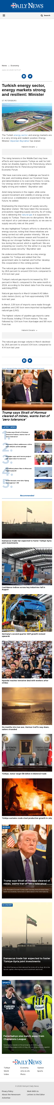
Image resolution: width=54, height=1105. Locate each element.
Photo (22, 1074)
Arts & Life (25, 1071)
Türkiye (7, 1068)
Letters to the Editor (36, 1095)
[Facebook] (24, 76)
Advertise (6, 1098)
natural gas (27, 215)
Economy (15, 66)
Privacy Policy (7, 1091)
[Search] (42, 15)
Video (6, 1074)
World (6, 1071)
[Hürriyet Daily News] (27, 6)
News (4, 66)
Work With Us (33, 1091)
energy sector (21, 135)
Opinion (40, 1068)
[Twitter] (30, 76)
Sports (40, 1071)
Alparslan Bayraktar (19, 141)
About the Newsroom (11, 1095)
